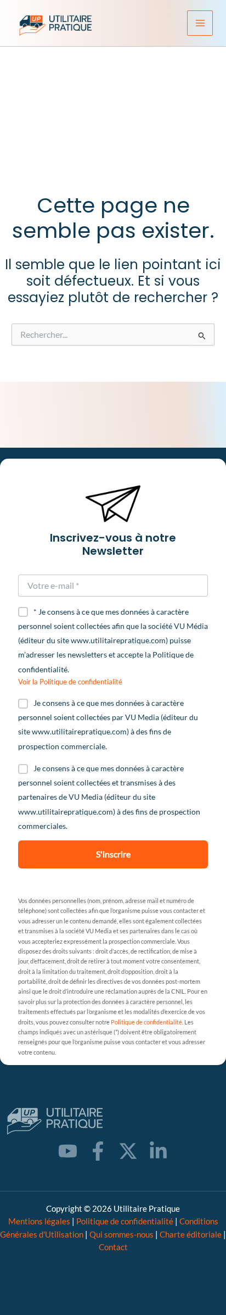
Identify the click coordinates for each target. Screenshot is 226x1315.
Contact (113, 1247)
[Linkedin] (158, 1151)
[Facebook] (98, 1151)
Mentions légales (39, 1221)
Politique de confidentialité (146, 1022)
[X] (128, 1151)
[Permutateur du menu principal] (200, 23)
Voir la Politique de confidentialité (70, 681)
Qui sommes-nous (121, 1234)
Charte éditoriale (191, 1234)
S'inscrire (113, 854)
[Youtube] (67, 1151)
